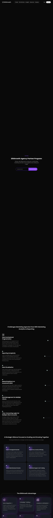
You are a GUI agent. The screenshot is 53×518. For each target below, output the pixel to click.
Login (44, 2)
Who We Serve (22, 2)
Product (16, 2)
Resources (32, 2)
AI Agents (27, 2)
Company (37, 2)
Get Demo (48, 2)
